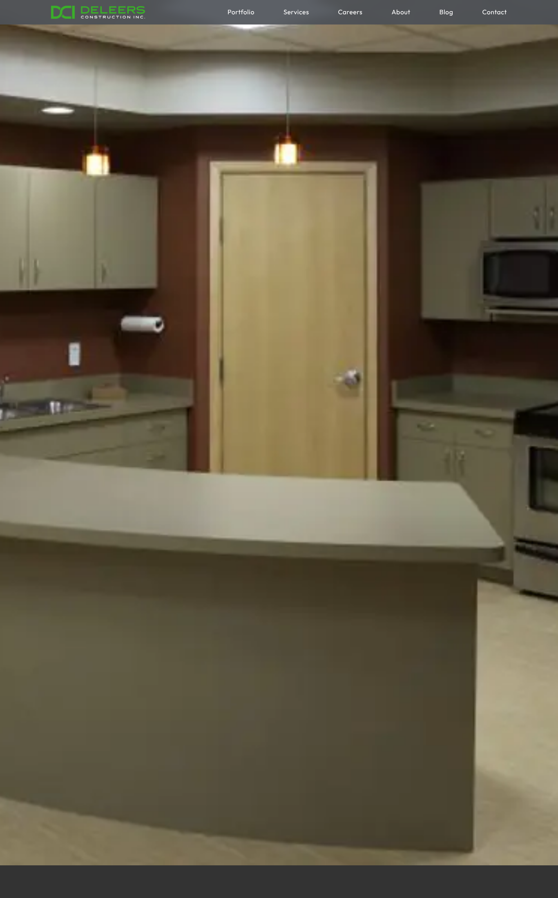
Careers (350, 12)
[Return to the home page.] (98, 12)
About (400, 12)
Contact (494, 12)
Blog (446, 12)
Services (296, 12)
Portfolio (241, 12)
